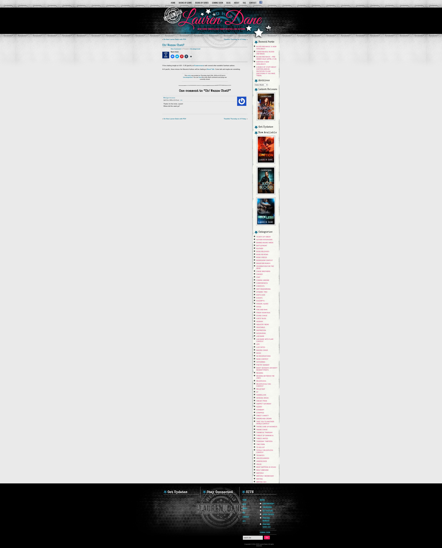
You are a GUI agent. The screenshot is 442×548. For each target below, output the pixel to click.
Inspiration (261, 330)
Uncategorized (195, 49)
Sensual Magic (262, 398)
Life (258, 344)
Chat (258, 277)
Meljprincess (169, 98)
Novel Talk (210, 69)
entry (189, 75)
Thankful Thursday (264, 432)
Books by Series (202, 2)
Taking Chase (262, 430)
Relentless (261, 381)
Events (259, 298)
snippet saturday (263, 404)
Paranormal (267, 507)
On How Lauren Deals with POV (175, 39)
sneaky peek (261, 401)
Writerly (260, 473)
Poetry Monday (262, 365)
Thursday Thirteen (264, 441)
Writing (259, 479)
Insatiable (260, 327)
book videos (261, 257)
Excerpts (260, 301)
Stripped (260, 413)
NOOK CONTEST (262, 359)
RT (257, 392)
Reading (259, 373)
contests (260, 286)
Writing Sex (261, 482)
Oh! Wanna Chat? (173, 45)
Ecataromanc (199, 65)
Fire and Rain (261, 310)
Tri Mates (260, 455)
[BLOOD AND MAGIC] (266, 120)
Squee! (259, 407)
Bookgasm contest (264, 260)
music (258, 353)
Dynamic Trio (261, 292)
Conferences (262, 283)
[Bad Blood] (266, 194)
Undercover (261, 461)
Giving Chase (261, 316)
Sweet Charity (262, 416)
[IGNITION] (266, 163)
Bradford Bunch (263, 263)
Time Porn (260, 444)
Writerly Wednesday (265, 476)
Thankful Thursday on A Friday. (235, 39)
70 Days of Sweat (263, 237)
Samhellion (261, 395)
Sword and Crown (264, 419)
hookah (259, 321)
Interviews (261, 333)
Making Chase (262, 350)
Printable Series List (267, 525)
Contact (252, 2)
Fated (258, 307)
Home (173, 2)
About (236, 2)
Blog (228, 2)
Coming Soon (217, 2)
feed (200, 77)
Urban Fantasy (268, 514)
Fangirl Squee (262, 304)
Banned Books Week (264, 243)
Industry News (262, 324)
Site (244, 521)
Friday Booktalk (263, 313)
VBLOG (259, 464)
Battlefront (261, 246)
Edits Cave (260, 295)
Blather (259, 248)
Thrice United (262, 438)
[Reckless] (265, 224)
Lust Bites (260, 347)
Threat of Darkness (264, 435)
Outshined (260, 362)
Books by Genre (185, 2)
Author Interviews (264, 240)
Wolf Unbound (262, 470)
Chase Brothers (263, 271)
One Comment (176, 49)
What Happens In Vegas (266, 467)
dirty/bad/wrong (263, 289)
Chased (259, 274)
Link (181, 100)
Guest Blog (261, 318)
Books (262, 499)
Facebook (261, 2)
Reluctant (260, 389)
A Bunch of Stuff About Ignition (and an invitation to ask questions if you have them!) (266, 71)
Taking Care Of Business (266, 427)
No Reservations (263, 356)
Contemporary (268, 503)
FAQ (244, 2)
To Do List (260, 447)
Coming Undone (262, 280)
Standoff (260, 410)
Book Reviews (262, 254)
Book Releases (262, 251)
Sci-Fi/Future (268, 510)
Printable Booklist (266, 519)
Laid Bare (260, 336)
